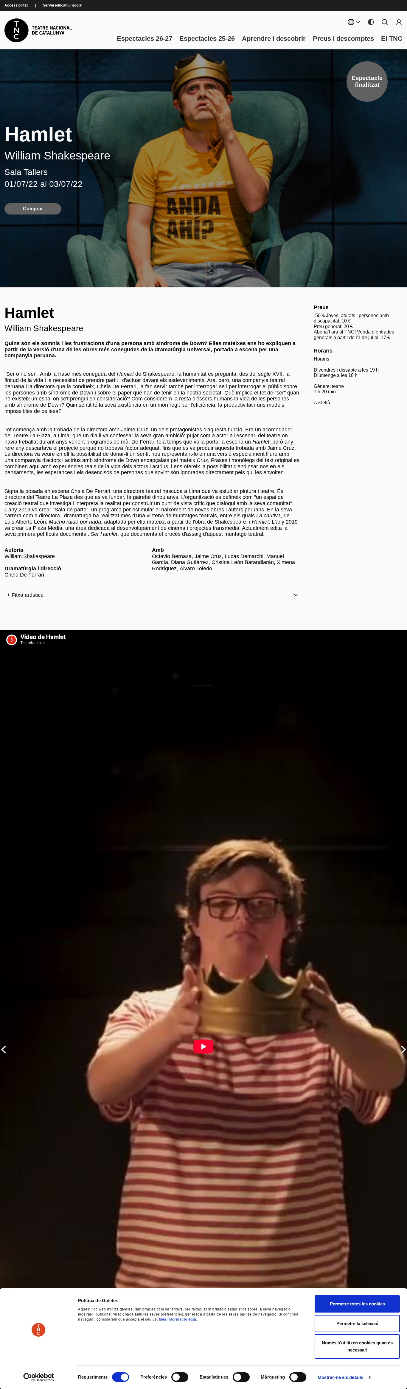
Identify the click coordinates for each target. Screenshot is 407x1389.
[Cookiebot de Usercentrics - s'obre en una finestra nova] (39, 1377)
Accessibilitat (16, 5)
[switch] (179, 1377)
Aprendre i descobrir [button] (274, 38)
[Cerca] (384, 22)
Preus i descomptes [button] (343, 38)
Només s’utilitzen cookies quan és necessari (357, 1346)
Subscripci (399, 22)
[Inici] (38, 30)
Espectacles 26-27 (144, 38)
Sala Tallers (26, 172)
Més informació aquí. (178, 1319)
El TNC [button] (392, 38)
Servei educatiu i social (62, 5)
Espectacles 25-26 (207, 38)
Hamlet (38, 134)
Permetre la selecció (357, 1323)
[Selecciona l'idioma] (354, 22)
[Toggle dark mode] (371, 22)
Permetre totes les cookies (357, 1303)
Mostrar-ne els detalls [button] (340, 1377)
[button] (238, 1338)
